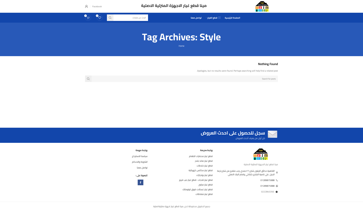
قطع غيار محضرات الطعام (201, 156)
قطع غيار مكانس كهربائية (201, 170)
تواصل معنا (142, 167)
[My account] (86, 6)
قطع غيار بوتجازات (204, 175)
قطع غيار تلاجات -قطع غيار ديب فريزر (196, 180)
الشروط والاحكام (139, 162)
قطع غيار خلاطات (205, 165)
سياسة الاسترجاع (139, 156)
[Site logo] (262, 6)
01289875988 (267, 180)
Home (181, 46)
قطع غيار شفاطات (204, 194)
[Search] (88, 79)
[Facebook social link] (140, 182)
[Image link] (260, 154)
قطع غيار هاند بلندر (204, 161)
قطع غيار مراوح (206, 184)
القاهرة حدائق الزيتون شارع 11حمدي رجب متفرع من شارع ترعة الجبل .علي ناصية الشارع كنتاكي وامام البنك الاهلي (246, 173)
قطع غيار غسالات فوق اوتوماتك (197, 189)
